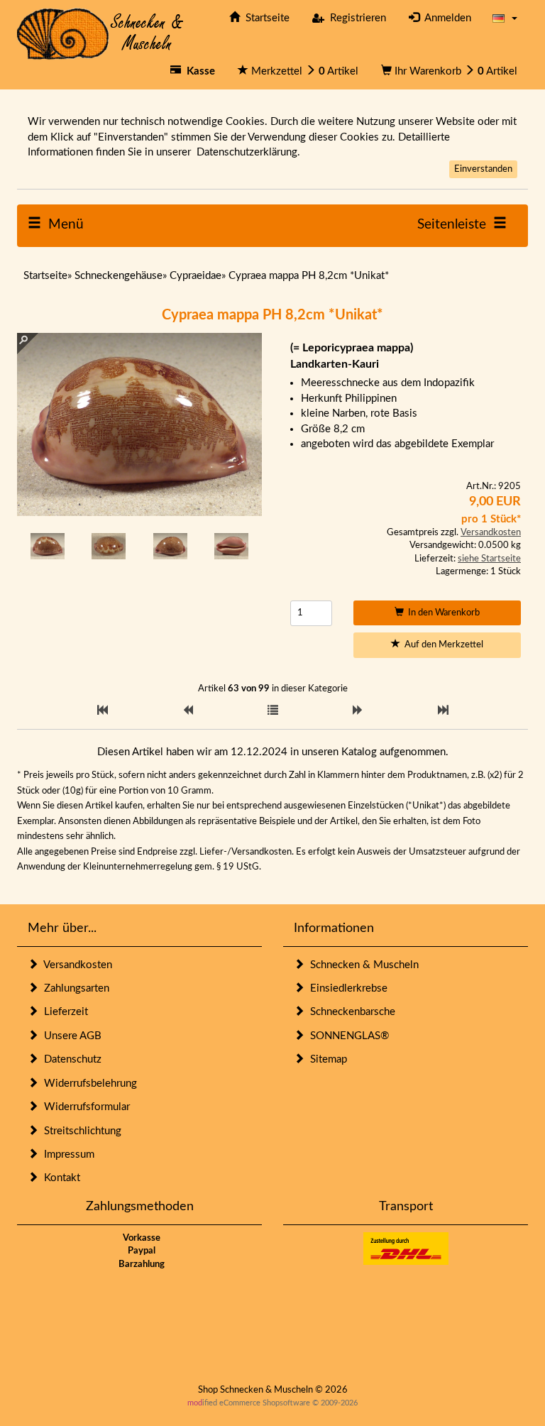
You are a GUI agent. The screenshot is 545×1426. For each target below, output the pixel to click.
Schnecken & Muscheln (361, 965)
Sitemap (325, 1059)
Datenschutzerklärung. (248, 152)
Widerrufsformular (84, 1107)
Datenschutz (69, 1059)
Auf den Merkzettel (441, 644)
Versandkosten (491, 532)
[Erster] (102, 711)
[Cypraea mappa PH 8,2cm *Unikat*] (48, 546)
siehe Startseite (489, 559)
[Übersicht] (273, 711)
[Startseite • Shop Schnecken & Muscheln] (100, 33)
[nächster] (358, 711)
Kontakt (59, 1178)
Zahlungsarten (73, 988)
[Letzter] (443, 711)
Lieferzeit (63, 1012)
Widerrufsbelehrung (87, 1083)
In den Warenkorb (442, 613)
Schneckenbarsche (349, 1012)
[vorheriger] (187, 711)
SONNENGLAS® (346, 1036)
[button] (505, 18)
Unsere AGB (69, 1036)
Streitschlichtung (79, 1131)
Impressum (66, 1154)
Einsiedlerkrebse (345, 988)
